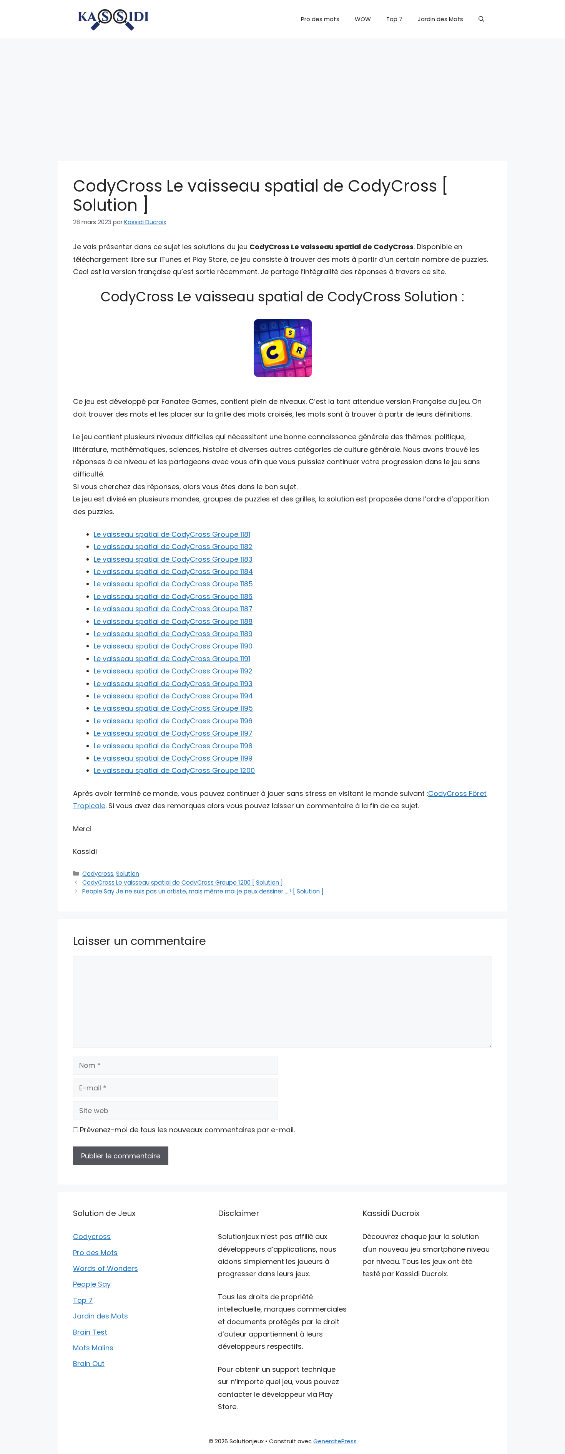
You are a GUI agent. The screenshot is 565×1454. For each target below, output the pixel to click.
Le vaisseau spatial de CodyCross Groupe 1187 (173, 609)
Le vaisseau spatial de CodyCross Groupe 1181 (172, 534)
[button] (481, 19)
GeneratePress (335, 1441)
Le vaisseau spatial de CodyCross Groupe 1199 (173, 758)
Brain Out (89, 1363)
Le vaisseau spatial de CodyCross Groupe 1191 (172, 658)
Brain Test (90, 1332)
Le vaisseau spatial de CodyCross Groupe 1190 (173, 646)
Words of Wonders (105, 1268)
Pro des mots (320, 19)
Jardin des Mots (440, 19)
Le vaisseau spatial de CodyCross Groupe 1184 (173, 571)
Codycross (97, 874)
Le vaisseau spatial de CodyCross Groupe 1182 (173, 546)
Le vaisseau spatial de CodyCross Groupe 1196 (173, 721)
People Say (92, 1284)
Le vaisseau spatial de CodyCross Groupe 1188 (173, 621)
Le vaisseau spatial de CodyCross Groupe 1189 (173, 634)
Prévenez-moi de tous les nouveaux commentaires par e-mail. (187, 1130)
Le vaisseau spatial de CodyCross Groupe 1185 (173, 584)
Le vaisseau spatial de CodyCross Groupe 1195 (173, 708)
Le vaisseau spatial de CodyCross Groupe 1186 (173, 596)
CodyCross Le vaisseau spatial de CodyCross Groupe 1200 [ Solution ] (182, 882)
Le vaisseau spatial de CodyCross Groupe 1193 (173, 683)
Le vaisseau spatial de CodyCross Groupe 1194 (173, 696)
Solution (127, 874)
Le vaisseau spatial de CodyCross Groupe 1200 (174, 770)
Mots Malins (93, 1348)
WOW (363, 19)
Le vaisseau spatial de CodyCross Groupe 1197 (173, 733)
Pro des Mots (95, 1252)
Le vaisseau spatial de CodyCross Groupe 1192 (173, 671)
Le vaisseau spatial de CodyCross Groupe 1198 (173, 746)
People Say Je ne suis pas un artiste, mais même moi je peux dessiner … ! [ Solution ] (203, 891)
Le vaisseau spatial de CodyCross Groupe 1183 (173, 559)
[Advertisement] (282, 96)
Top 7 (394, 19)
